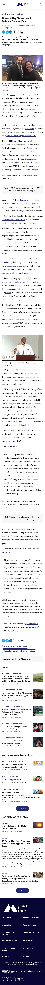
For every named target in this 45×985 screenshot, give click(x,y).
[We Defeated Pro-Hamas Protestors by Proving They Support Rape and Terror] (38, 840)
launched (5, 262)
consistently (29, 128)
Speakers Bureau (29, 925)
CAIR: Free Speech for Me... (13, 779)
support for (32, 289)
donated (23, 200)
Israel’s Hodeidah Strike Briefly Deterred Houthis (14, 827)
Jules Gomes (17, 717)
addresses (15, 363)
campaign (21, 262)
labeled (8, 292)
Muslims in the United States (15, 647)
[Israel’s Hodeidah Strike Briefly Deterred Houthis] (38, 825)
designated (14, 207)
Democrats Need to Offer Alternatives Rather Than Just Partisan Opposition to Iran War (17, 695)
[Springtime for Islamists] (38, 791)
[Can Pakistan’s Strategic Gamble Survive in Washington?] (38, 727)
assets (28, 105)
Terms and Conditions (31, 932)
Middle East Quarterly (31, 917)
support (32, 269)
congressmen (7, 282)
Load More (22, 808)
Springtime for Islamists (11, 792)
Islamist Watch (7, 925)
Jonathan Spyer (17, 831)
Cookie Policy (28, 948)
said (7, 552)
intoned (27, 430)
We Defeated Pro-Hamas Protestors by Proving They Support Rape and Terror (16, 843)
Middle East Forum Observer (12, 707)
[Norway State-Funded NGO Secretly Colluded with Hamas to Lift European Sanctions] (38, 711)
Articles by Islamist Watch (12, 761)
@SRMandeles (32, 623)
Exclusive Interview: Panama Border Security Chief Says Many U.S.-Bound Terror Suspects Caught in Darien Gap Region (20, 878)
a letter (19, 282)
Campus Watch (7, 917)
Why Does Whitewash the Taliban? (14, 741)
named (14, 369)
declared (16, 446)
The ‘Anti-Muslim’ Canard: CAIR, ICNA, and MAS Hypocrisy (15, 765)
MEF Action (6, 956)
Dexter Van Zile (17, 866)
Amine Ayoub (17, 684)
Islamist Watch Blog (10, 776)
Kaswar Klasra (17, 731)
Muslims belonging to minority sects (21, 135)
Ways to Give (28, 940)
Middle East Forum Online (12, 673)
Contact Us (27, 956)
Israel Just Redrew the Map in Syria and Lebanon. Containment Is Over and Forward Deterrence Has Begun (16, 678)
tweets (12, 94)
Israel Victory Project (9, 940)
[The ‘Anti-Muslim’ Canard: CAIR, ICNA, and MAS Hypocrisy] (38, 763)
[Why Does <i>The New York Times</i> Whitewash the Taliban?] (38, 742)
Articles (20, 14)
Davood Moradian (18, 746)
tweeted (18, 162)
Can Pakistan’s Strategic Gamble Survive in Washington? (14, 727)
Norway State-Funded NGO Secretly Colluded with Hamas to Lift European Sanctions (16, 712)
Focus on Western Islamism (8, 949)
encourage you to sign (13, 266)
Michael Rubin (17, 700)
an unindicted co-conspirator (13, 219)
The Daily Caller (7, 28)
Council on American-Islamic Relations (19, 651)
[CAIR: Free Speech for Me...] (38, 778)
